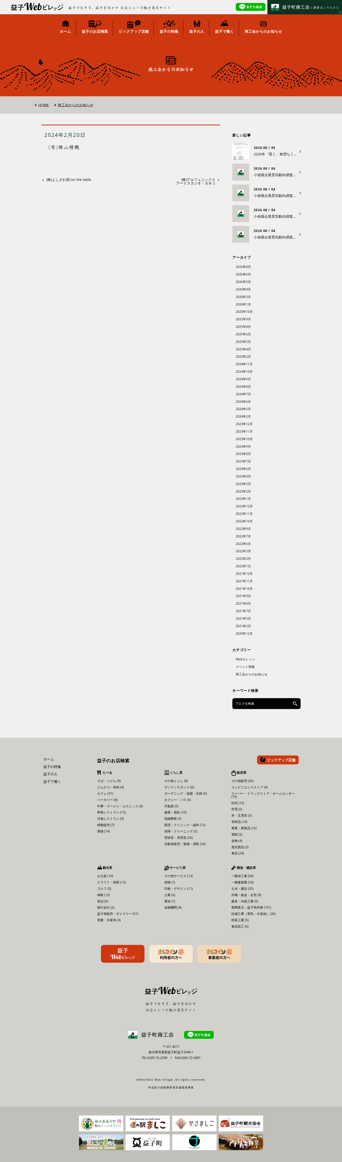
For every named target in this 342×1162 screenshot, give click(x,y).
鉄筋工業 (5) (240, 920)
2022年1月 (243, 566)
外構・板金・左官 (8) (246, 895)
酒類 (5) (236, 834)
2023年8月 (243, 454)
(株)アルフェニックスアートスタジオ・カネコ (195, 181)
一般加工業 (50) (242, 876)
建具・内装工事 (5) (244, 901)
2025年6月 (243, 334)
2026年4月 (243, 289)
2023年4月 (243, 476)
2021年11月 (244, 581)
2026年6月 (243, 274)
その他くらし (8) (176, 781)
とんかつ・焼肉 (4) (110, 787)
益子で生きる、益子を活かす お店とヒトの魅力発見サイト (119, 7)
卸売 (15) (237, 803)
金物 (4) (236, 841)
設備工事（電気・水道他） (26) (253, 913)
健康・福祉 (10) (175, 812)
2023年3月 (243, 484)
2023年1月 (243, 498)
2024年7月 (243, 394)
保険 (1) (169, 882)
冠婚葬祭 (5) (172, 818)
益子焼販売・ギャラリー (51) (117, 913)
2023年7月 (243, 461)
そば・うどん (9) (109, 781)
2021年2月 (243, 626)
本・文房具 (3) (241, 815)
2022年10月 (244, 521)
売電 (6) (236, 809)
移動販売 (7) (105, 825)
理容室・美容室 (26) (178, 837)
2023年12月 (244, 424)
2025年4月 (243, 349)
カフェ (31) (105, 793)
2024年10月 (244, 371)
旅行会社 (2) (105, 907)
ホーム (48, 759)
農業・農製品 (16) (244, 828)
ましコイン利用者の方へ (171, 954)
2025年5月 (243, 341)
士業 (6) (169, 895)
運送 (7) (169, 901)
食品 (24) (237, 853)
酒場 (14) (103, 831)
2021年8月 (243, 603)
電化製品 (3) (240, 847)
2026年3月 (243, 297)
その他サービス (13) (178, 876)
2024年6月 (243, 401)
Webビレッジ (245, 659)
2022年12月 (244, 506)
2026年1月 (243, 304)
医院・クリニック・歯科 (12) (184, 825)
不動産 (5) (171, 806)
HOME (43, 105)
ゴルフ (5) (104, 888)
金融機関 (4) (172, 907)
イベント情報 (245, 667)
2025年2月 (243, 356)
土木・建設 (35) (242, 888)
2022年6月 (243, 544)
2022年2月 (243, 558)
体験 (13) (103, 895)
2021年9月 (243, 596)
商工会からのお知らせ (75, 105)
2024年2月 (243, 416)
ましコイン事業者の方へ (219, 954)
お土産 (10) (105, 876)
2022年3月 (243, 551)
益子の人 (50, 774)
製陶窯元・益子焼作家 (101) (251, 907)
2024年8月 (243, 386)
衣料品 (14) (239, 822)
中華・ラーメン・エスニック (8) (120, 806)
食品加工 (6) (240, 926)
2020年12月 (244, 633)
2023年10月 (244, 439)
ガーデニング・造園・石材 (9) (185, 793)
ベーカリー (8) (107, 800)
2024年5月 (243, 409)
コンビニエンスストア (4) (249, 787)
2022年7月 (243, 536)
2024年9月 (243, 379)
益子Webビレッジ (122, 954)
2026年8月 (243, 267)
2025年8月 (243, 326)
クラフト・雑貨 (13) (111, 882)
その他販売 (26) (242, 781)
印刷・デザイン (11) (178, 888)
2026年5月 (243, 282)
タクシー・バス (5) (177, 800)
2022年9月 (243, 529)
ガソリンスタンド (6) (179, 787)
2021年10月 (244, 588)
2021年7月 (243, 611)
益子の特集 (52, 766)
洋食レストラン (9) (110, 818)
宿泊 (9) (102, 901)
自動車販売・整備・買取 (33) (184, 844)
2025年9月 (243, 319)
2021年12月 (244, 573)
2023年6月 (243, 469)
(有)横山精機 (63, 146)
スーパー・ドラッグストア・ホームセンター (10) (263, 795)
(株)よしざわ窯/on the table (68, 180)
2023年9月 (243, 446)
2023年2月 (243, 491)
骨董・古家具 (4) (109, 920)
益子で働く (52, 781)
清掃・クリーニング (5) (180, 831)
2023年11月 (244, 431)
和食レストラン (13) (111, 812)
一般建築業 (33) (242, 882)
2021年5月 (243, 618)
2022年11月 (244, 514)
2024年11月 (244, 364)
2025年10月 (244, 311)
